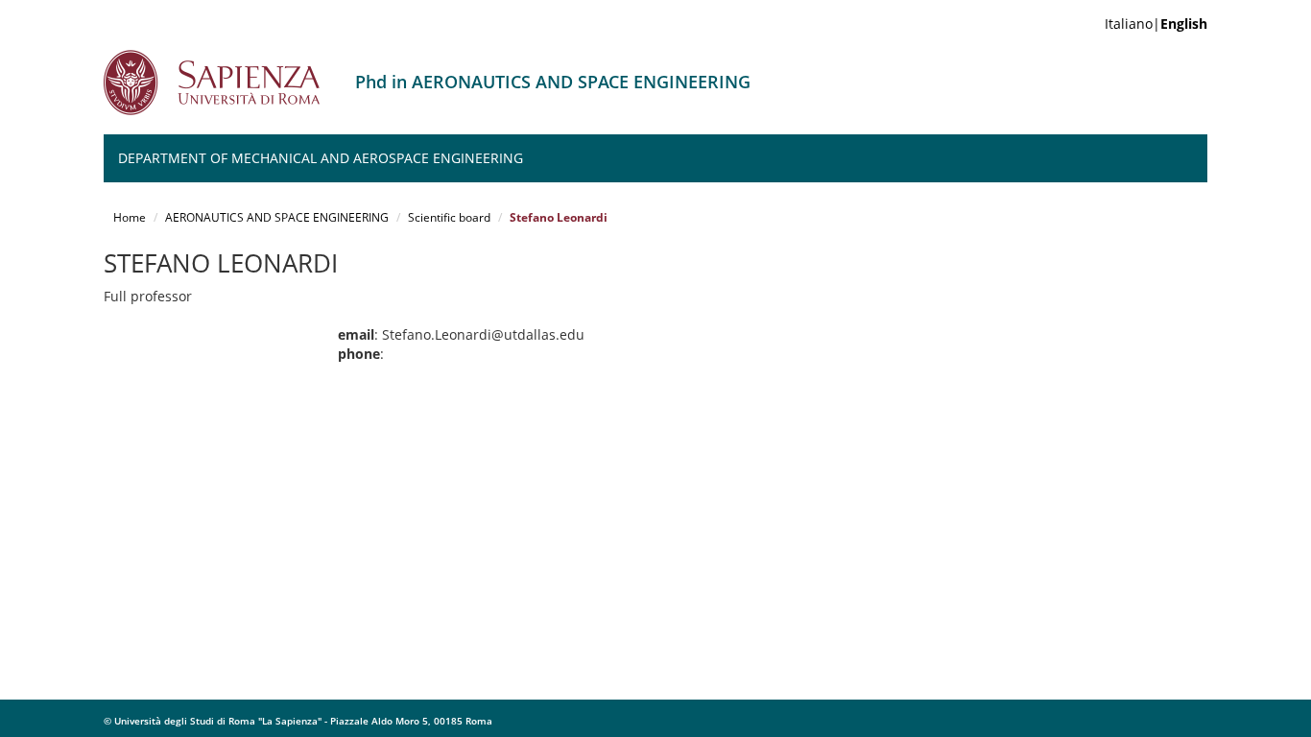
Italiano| (1156, 23)
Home (129, 217)
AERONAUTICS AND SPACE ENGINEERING (277, 217)
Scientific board (449, 217)
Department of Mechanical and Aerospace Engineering (320, 158)
